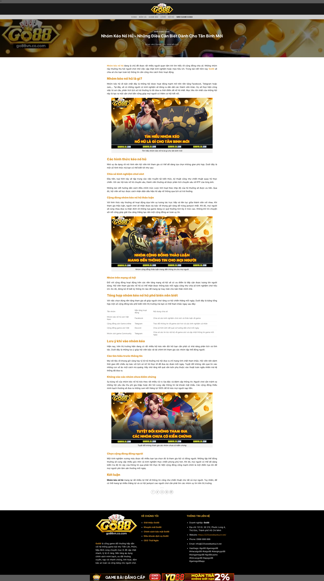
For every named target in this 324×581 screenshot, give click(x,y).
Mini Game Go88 (185, 17)
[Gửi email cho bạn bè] (162, 492)
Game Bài (153, 17)
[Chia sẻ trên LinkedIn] (171, 492)
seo (177, 44)
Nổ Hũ (171, 17)
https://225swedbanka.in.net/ (212, 534)
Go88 (134, 17)
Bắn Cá (143, 17)
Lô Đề (163, 17)
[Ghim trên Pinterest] (167, 492)
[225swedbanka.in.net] (162, 9)
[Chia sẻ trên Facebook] (153, 492)
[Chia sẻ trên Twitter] (157, 492)
